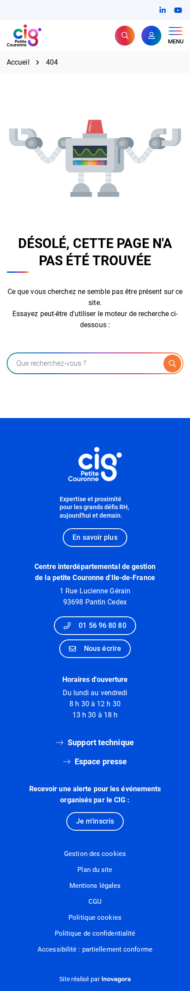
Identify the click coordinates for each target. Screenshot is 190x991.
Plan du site (94, 870)
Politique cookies (95, 917)
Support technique (101, 742)
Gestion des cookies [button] (95, 854)
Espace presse (101, 761)
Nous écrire (102, 648)
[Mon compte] (151, 36)
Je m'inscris (95, 821)
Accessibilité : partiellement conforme (95, 949)
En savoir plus (94, 537)
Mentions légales (95, 886)
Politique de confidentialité (95, 933)
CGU (95, 902)
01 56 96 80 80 (102, 625)
